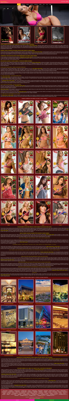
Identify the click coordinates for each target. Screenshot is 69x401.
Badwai (29, 390)
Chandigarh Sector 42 (44, 394)
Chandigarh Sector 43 (62, 394)
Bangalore (36, 4)
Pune (47, 4)
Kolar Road (65, 391)
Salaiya (28, 393)
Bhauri (58, 390)
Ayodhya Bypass (17, 390)
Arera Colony (5, 390)
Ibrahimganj (30, 391)
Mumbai (40, 4)
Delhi (44, 4)
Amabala (3, 394)
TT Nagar (46, 393)
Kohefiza (59, 391)
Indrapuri (40, 391)
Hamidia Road (23, 391)
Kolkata (31, 4)
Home (19, 4)
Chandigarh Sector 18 (41, 395)
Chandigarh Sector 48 (23, 395)
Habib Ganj (18, 391)
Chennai (27, 4)
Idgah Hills (35, 391)
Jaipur (50, 4)
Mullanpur (19, 394)
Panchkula (56, 393)
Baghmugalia (34, 390)
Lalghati (4, 393)
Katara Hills (54, 391)
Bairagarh (46, 390)
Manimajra (16, 395)
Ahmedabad (23, 4)
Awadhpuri (11, 390)
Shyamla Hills (40, 393)
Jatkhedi (45, 391)
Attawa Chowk (13, 394)
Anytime (67, 1)
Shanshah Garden (34, 393)
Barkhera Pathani (52, 390)
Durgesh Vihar (63, 390)
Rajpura (8, 394)
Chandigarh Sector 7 (32, 395)
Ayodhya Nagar (24, 390)
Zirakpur (51, 393)
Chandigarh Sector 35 (53, 394)
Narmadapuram (15, 393)
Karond (49, 391)
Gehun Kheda (4, 391)
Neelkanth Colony (22, 393)
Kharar (64, 393)
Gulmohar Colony (11, 391)
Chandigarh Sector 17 (35, 394)
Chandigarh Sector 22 (26, 394)
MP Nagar (9, 393)
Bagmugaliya (40, 390)
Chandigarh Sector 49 (50, 395)
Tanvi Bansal (4, 2)
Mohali (60, 393)
